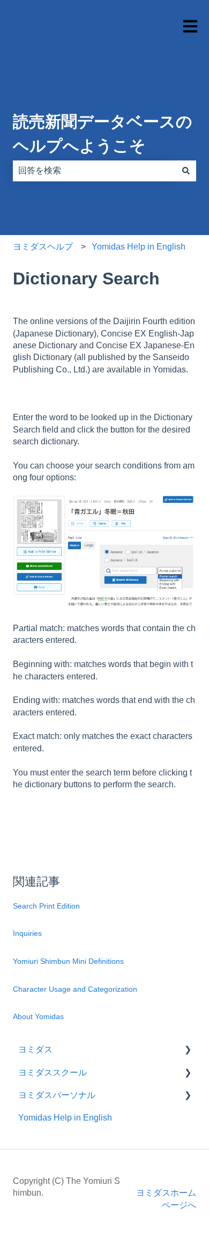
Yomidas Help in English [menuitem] (65, 1117)
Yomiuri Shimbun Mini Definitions (68, 961)
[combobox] (94, 170)
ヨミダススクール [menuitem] (52, 1072)
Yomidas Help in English (138, 246)
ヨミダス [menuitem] (35, 1049)
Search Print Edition (46, 906)
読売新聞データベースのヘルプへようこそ (102, 134)
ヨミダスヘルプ (43, 246)
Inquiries (27, 933)
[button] (187, 1051)
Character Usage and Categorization (75, 989)
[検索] (186, 170)
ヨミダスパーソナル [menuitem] (56, 1095)
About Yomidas (38, 1016)
